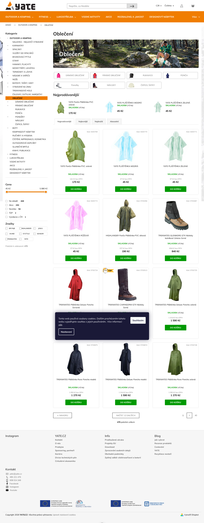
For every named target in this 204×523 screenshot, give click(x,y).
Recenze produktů (163, 443)
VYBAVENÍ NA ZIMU (21, 87)
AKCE (12, 165)
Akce (14, 205)
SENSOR (40, 234)
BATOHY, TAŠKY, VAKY (23, 83)
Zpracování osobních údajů (117, 450)
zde (60, 324)
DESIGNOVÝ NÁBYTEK (20, 173)
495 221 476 (15, 477)
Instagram (14, 487)
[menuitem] (19, 16)
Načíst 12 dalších (125, 415)
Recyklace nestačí (163, 454)
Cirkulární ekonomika (65, 461)
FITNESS (14, 154)
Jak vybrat (159, 440)
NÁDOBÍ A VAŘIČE (21, 75)
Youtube (13, 490)
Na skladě (16, 201)
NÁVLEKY (19, 120)
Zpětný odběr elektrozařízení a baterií (123, 458)
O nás (58, 443)
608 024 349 (15, 480)
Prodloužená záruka (114, 440)
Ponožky (20, 117)
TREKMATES (12, 239)
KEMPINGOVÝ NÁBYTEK (23, 132)
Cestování (159, 447)
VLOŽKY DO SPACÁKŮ (22, 53)
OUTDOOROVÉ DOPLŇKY (24, 143)
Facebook (14, 483)
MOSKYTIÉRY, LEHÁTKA (23, 68)
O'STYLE (26, 234)
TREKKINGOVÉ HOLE (22, 90)
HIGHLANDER (26, 228)
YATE (26, 239)
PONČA (18, 113)
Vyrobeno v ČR (17, 217)
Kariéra (58, 454)
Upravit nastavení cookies (64, 514)
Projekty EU (110, 443)
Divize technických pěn (66, 458)
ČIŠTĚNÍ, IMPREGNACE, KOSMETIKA (29, 139)
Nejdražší (99, 121)
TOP (12, 213)
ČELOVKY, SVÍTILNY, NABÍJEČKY (27, 94)
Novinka (15, 209)
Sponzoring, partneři (64, 450)
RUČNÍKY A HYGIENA (22, 135)
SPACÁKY (17, 49)
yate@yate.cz (16, 474)
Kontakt (58, 440)
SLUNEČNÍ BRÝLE (20, 146)
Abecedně (114, 121)
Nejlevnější (83, 121)
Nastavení (66, 331)
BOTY (15, 128)
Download (110, 447)
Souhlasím (138, 320)
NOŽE (15, 79)
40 (196, 415)
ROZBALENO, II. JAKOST (21, 169)
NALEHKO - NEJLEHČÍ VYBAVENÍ (27, 42)
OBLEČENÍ (17, 98)
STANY (15, 60)
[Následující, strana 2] (189, 415)
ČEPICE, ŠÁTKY (22, 124)
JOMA (40, 228)
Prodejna (59, 447)
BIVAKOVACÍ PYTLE (21, 57)
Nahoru (63, 415)
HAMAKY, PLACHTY (21, 64)
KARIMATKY (18, 45)
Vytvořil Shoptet (191, 514)
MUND (12, 234)
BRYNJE (12, 228)
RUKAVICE (20, 109)
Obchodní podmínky (114, 454)
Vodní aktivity (17, 161)
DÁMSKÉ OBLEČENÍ (24, 101)
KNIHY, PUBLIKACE (21, 150)
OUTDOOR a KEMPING (20, 38)
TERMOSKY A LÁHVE (22, 72)
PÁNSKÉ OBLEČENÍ (24, 105)
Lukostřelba (17, 158)
